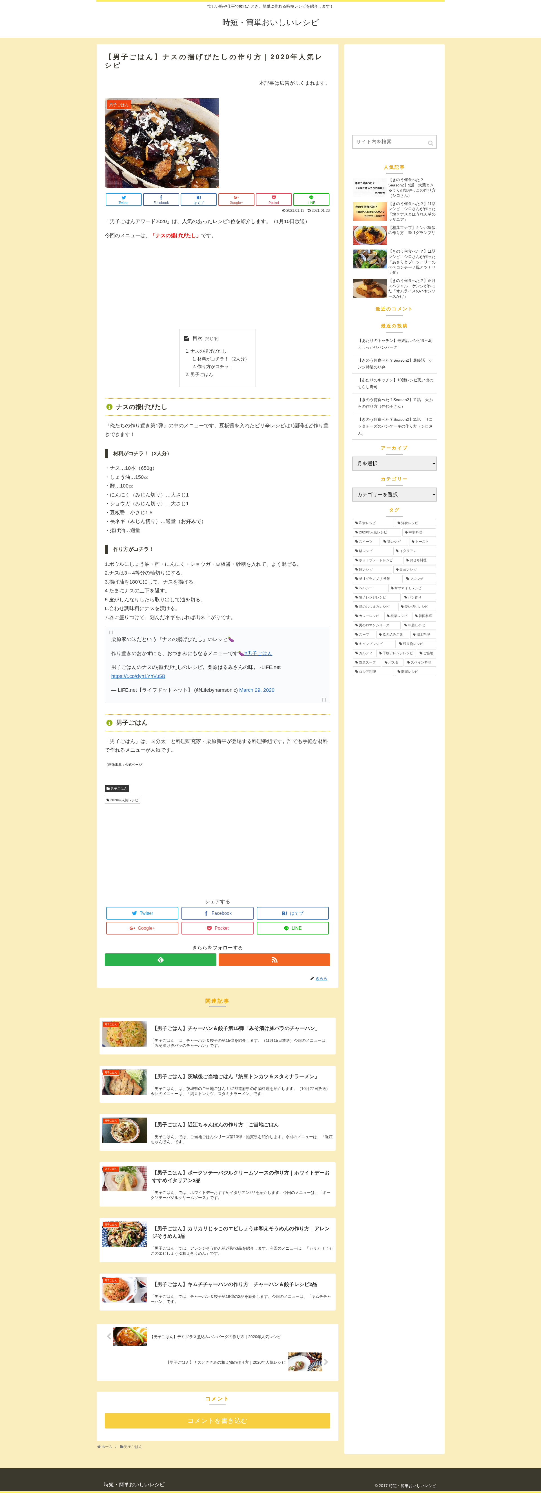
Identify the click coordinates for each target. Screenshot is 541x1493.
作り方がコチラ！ (215, 366)
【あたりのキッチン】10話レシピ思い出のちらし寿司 (395, 383)
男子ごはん (201, 374)
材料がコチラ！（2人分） (223, 358)
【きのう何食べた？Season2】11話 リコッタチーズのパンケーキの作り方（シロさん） (395, 426)
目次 (197, 338)
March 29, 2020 (256, 690)
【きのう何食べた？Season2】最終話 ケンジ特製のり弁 (395, 364)
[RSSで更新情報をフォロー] (274, 959)
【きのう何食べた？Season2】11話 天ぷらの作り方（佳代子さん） (395, 403)
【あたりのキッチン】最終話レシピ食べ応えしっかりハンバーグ (395, 344)
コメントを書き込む (217, 1420)
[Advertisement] (217, 284)
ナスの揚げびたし (208, 350)
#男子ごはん (258, 653)
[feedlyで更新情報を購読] (160, 959)
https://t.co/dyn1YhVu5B (138, 676)
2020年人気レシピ (124, 800)
